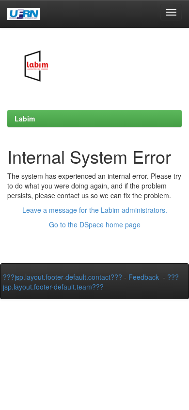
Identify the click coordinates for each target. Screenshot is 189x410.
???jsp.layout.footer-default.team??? (91, 281)
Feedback (143, 277)
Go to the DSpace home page (95, 224)
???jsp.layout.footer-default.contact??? (62, 277)
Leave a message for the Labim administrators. (94, 210)
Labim (25, 118)
